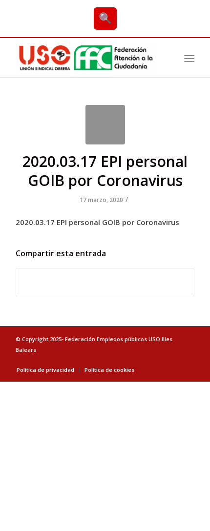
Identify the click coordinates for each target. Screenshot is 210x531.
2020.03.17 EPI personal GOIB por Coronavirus (105, 170)
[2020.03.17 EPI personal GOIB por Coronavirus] (105, 124)
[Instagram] (187, 359)
